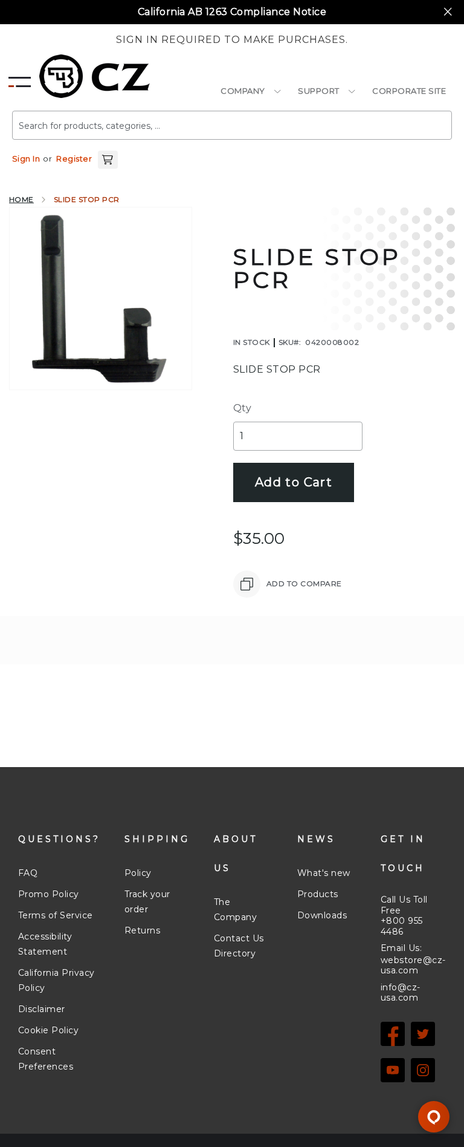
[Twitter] (423, 1034)
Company (243, 91)
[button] (107, 158)
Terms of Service (55, 915)
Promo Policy (48, 894)
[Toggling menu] (19, 79)
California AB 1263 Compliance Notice (232, 12)
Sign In (26, 158)
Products (317, 894)
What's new (323, 873)
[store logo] (94, 76)
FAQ (27, 873)
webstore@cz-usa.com (413, 965)
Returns (142, 930)
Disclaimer (41, 1009)
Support (319, 91)
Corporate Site (409, 91)
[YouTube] (393, 1070)
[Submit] (425, 120)
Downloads (322, 915)
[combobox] (232, 125)
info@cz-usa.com (400, 993)
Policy (138, 873)
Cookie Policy (48, 1030)
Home (21, 199)
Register (74, 158)
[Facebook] (393, 1034)
